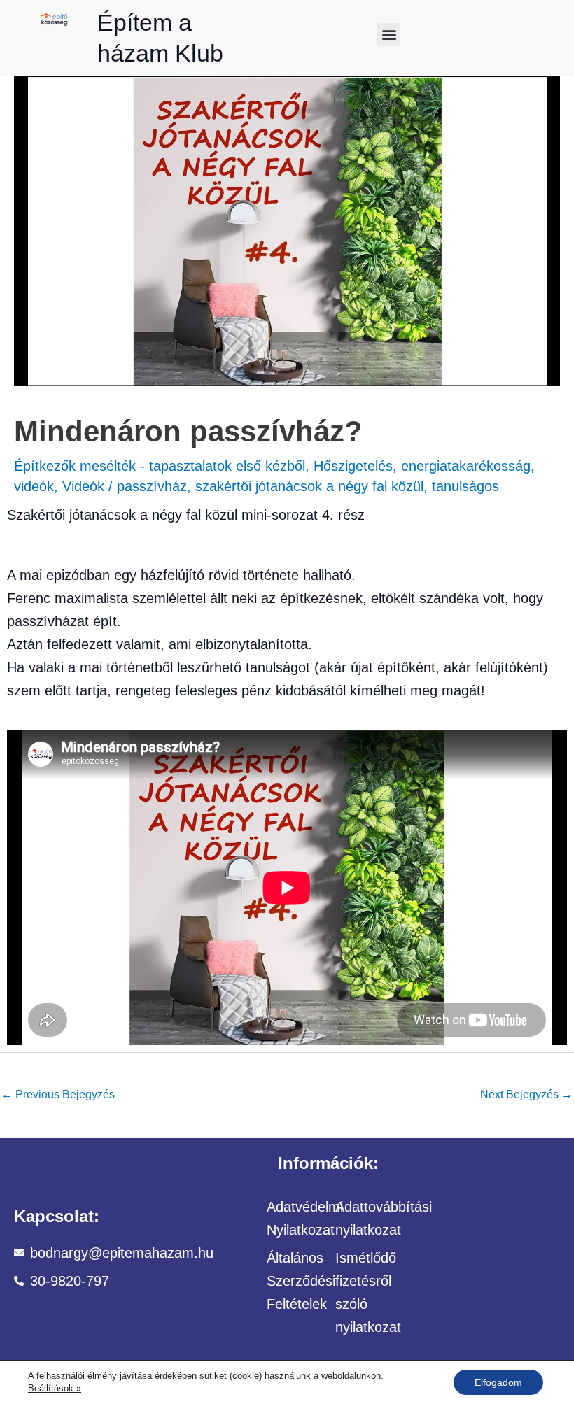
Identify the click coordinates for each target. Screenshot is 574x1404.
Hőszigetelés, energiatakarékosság (422, 466)
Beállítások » (54, 1388)
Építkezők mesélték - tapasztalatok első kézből (159, 466)
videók (34, 486)
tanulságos (465, 486)
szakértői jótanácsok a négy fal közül (309, 486)
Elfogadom (498, 1382)
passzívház (152, 486)
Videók (83, 486)
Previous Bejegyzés (58, 1094)
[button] (388, 34)
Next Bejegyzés (526, 1094)
